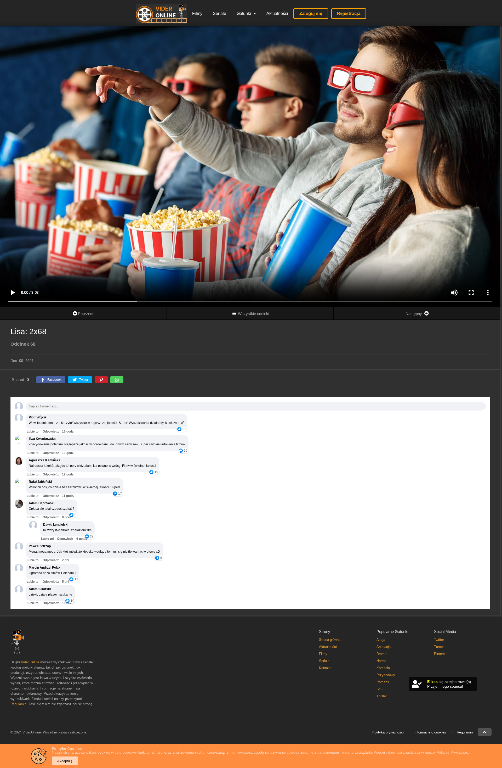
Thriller (381, 696)
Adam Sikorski (40, 589)
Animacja (383, 647)
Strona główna (329, 640)
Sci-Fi (380, 689)
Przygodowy (385, 675)
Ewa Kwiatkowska (42, 438)
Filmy (197, 13)
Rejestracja (348, 13)
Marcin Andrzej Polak (44, 567)
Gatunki (244, 13)
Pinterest (441, 654)
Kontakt (325, 668)
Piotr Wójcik (38, 417)
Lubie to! (33, 431)
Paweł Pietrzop (40, 546)
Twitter (439, 640)
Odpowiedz (51, 431)
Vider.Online (30, 662)
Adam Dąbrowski (41, 503)
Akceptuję (64, 761)
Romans (382, 682)
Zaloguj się (310, 13)
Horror (381, 661)
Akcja (380, 640)
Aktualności (277, 13)
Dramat (381, 654)
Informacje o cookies (430, 732)
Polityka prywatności (388, 732)
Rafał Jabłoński (40, 481)
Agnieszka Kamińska (44, 460)
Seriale (219, 13)
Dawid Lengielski (55, 524)
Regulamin (18, 704)
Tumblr (439, 647)
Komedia (383, 668)
